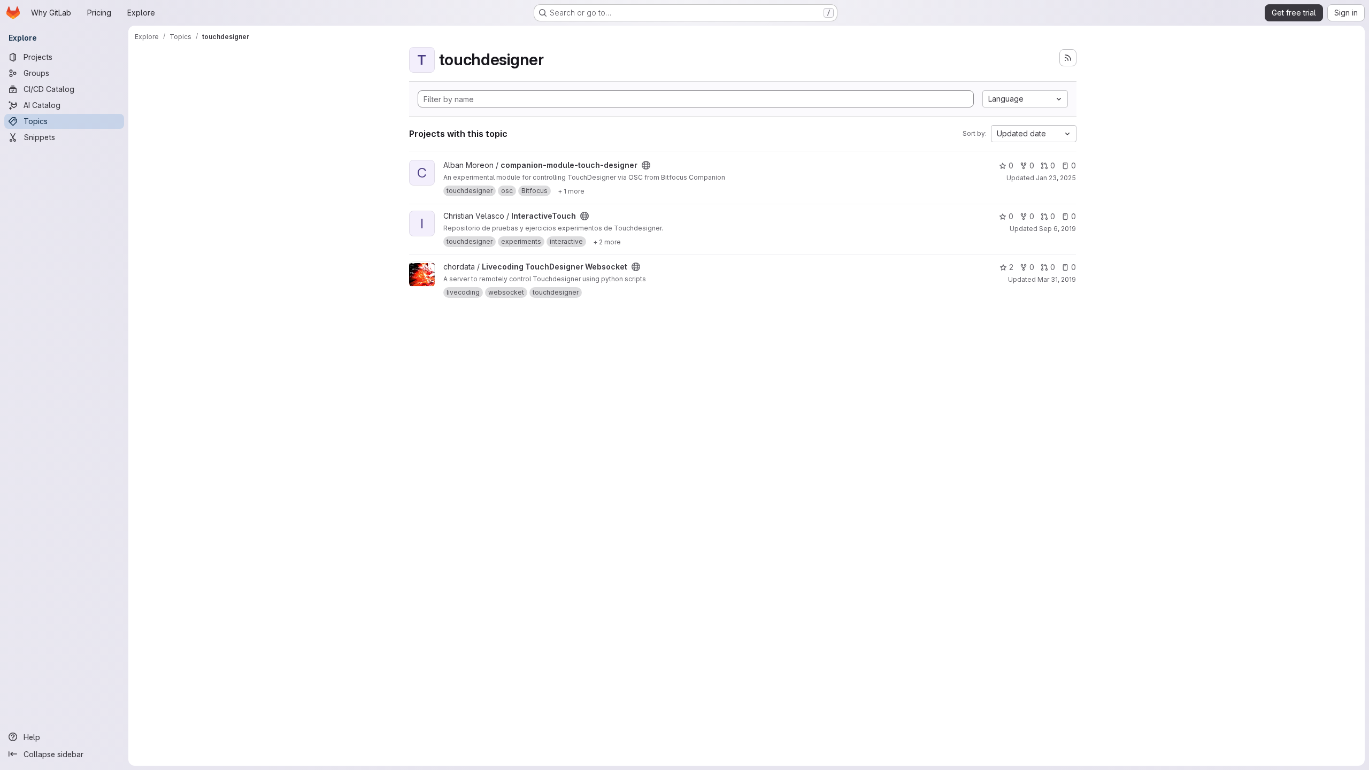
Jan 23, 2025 (1056, 178)
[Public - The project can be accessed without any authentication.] (646, 165)
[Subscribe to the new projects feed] (1067, 57)
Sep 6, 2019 (1057, 229)
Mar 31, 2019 (1056, 279)
